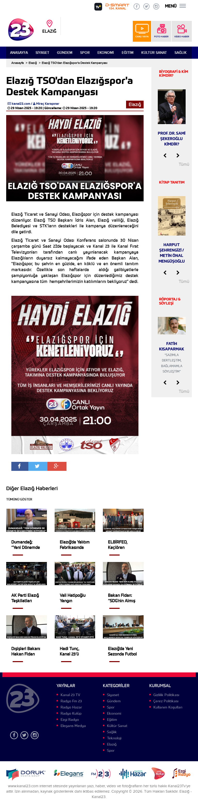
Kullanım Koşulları (167, 707)
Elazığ (33, 63)
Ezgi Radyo (70, 719)
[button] (165, 156)
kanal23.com (21, 104)
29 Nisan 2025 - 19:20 (26, 108)
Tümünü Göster (19, 499)
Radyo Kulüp (71, 713)
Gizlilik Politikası (166, 695)
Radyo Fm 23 (71, 701)
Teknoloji (114, 738)
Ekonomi (105, 52)
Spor (85, 52)
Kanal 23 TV (70, 695)
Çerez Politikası (165, 701)
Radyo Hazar (71, 707)
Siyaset (42, 52)
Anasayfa (19, 52)
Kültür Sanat (154, 52)
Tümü (184, 164)
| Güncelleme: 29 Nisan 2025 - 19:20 (70, 108)
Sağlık (181, 52)
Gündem (64, 52)
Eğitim (128, 52)
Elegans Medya (73, 725)
